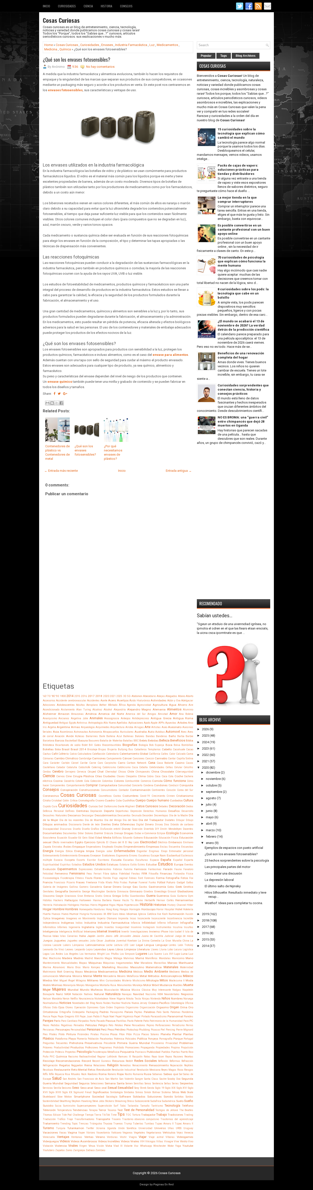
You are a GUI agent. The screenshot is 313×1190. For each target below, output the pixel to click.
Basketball (71, 740)
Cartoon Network (136, 762)
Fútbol (161, 882)
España (166, 860)
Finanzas (166, 873)
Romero (112, 1074)
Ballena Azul (114, 736)
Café (55, 753)
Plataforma (61, 1038)
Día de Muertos (94, 820)
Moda (189, 980)
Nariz (59, 994)
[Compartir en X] (56, 403)
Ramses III (124, 1056)
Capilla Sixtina (185, 758)
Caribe (84, 762)
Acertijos (123, 700)
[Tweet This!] (59, 393)
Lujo (177, 953)
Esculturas (141, 860)
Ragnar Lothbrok (107, 1056)
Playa (72, 1038)
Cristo (47, 800)
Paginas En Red (163, 1184)
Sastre (163, 1078)
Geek (179, 886)
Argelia (52, 727)
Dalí (101, 806)
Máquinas (95, 963)
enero (210, 843)
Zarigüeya (79, 1150)
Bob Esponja (156, 745)
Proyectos (70, 1052)
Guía (173, 896)
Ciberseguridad (184, 771)
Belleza (164, 740)
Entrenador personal (181, 851)
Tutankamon (75, 1128)
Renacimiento (139, 1065)
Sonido (168, 1096)
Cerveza (81, 771)
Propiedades (163, 1047)
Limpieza (130, 949)
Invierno (154, 931)
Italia (82, 936)
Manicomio (178, 958)
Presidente (110, 1043)
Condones (161, 785)
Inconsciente (158, 918)
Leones (69, 949)
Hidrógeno (73, 905)
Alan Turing (83, 709)
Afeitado (112, 705)
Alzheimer (49, 714)
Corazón (171, 790)
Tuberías (138, 1123)
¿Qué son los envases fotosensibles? (76, 59)
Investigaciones (139, 931)
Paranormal (175, 1016)
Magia (108, 958)
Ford (140, 878)
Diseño (77, 829)
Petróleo (120, 1029)
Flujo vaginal (119, 878)
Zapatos (60, 1150)
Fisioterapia (67, 878)
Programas (105, 1047)
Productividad (61, 1047)
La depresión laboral (219, 880)
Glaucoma (49, 896)
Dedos (189, 806)
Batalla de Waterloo (111, 740)
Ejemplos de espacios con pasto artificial (234, 848)
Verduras (112, 1137)
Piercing (170, 1029)
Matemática (154, 967)
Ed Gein (83, 837)
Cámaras (48, 758)
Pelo (111, 1025)
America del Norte (111, 714)
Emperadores (93, 846)
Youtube (187, 1145)
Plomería (82, 1038)
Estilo (133, 864)
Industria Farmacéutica (131, 45)
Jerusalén (125, 936)
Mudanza (166, 985)
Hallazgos (71, 900)
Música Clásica (141, 989)
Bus (130, 749)
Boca (169, 745)
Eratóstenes (108, 855)
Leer (132, 945)
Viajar (142, 1137)
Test (120, 1110)
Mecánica (90, 971)
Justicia (109, 940)
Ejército (101, 842)
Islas (56, 936)
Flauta (88, 878)
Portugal (188, 1038)
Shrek (143, 1087)
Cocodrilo (69, 781)
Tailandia (132, 1105)
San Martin (111, 1078)
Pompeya (153, 1038)
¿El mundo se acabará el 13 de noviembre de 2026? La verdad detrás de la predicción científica (243, 325)
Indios (79, 922)
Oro (190, 1007)
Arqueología (88, 727)
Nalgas (176, 989)
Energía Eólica (63, 851)
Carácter (55, 762)
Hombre (58, 909)
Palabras (149, 1012)
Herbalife (150, 900)
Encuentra (174, 846)
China (155, 771)
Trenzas (84, 1123)
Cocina (58, 781)
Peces (46, 1025)
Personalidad (78, 1029)
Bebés (143, 740)
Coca (157, 776)
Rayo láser (158, 1056)
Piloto (61, 1034)
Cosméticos (105, 795)
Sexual (112, 1087)
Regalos (64, 1065)
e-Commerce (149, 833)
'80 (53, 696)
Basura (83, 740)
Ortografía (65, 1012)
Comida (157, 781)
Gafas (189, 882)
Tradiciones (175, 1114)
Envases (107, 45)
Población (93, 1038)
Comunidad (124, 785)
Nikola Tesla (133, 998)
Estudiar (151, 864)
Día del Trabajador (151, 820)
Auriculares (127, 731)
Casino (179, 762)
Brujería (112, 749)
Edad (91, 837)
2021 (113, 696)
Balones (139, 736)
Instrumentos (163, 927)
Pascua (110, 1020)
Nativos (88, 994)
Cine (69, 776)
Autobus (160, 731)
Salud (56, 1078)
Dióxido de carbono (181, 824)
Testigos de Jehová (166, 1110)
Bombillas (187, 745)
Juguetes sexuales (78, 940)
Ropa (120, 1074)
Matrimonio (49, 971)
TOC (128, 1114)
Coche (179, 776)
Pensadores (138, 1025)
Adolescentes (66, 705)
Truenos (118, 1123)
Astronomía (95, 731)
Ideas (122, 914)
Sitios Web (179, 1092)
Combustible (132, 781)
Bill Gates (95, 745)
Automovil (173, 731)
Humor (73, 914)
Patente (138, 1020)
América (91, 714)
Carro (121, 762)
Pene (127, 1025)
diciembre (213, 772)
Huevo (64, 914)
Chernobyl (111, 771)
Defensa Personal (53, 811)
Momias (57, 985)
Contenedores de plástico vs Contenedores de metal (57, 452)
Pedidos (55, 1025)
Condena (148, 785)
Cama (189, 753)
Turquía (60, 1128)
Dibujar (180, 820)
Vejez (180, 1132)
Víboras (170, 1137)
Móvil (155, 985)
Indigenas (67, 922)
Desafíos (174, 811)
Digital (140, 824)
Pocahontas (106, 1038)
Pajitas (138, 1012)
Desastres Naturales (55, 815)
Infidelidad (149, 922)
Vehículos (169, 1132)
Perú (104, 1029)
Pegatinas (66, 1025)
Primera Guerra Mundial (133, 1043)
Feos (89, 873)
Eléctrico (162, 842)
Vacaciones (50, 1132)
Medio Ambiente (156, 971)
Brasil (65, 749)
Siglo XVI (182, 1087)
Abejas (161, 696)
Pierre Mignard (184, 1029)
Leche (109, 945)
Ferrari (97, 873)
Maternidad (186, 967)
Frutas (123, 882)
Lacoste (57, 945)
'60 (44, 696)
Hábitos (47, 900)
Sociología (111, 1096)
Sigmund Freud (82, 1092)
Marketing (108, 967)
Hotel (178, 909)
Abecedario (149, 696)
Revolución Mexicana (148, 1069)
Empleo (118, 846)
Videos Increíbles (109, 1141)
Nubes (107, 1003)
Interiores (90, 931)
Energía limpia (84, 851)
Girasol (172, 891)
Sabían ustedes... (214, 615)
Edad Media (103, 837)
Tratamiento (51, 1123)
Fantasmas (154, 869)
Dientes (106, 824)
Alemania (159, 709)
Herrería (47, 905)
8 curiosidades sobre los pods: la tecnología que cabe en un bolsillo (243, 293)
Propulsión (187, 1047)
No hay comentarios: (100, 66)
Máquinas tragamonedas (118, 963)
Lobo (170, 949)
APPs (161, 722)
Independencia (51, 922)
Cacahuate (179, 749)
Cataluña (72, 767)
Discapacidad (51, 829)
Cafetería (63, 753)
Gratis (98, 896)
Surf (116, 1105)
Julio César (96, 940)
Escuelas (128, 860)
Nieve (112, 998)
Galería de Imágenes (55, 886)
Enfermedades (124, 851)
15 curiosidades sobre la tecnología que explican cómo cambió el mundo (241, 133)
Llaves (154, 949)
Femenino (61, 873)
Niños (166, 998)
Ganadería (96, 886)
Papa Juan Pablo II (91, 1016)
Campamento (114, 758)
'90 (57, 696)
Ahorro (182, 705)
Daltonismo (110, 806)
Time (114, 1114)
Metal (143, 976)
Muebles (178, 985)
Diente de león (91, 824)
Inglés (99, 927)
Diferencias (127, 824)
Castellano (49, 767)
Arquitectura (117, 727)
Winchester (159, 1145)
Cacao (189, 749)
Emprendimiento (134, 846)
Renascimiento (159, 1065)
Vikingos (150, 1141)
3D (124, 696)
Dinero (149, 824)
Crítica (74, 800)
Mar (136, 963)
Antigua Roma (183, 718)
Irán (171, 931)
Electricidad (148, 842)
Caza (135, 767)
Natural (99, 994)
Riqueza (59, 1074)
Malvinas (128, 958)
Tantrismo (157, 1105)
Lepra (89, 949)
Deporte (109, 811)
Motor (147, 985)
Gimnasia (122, 891)
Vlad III (118, 1145)
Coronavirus (51, 795)
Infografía (186, 922)
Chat (100, 771)
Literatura (143, 949)
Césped (92, 771)
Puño (45, 1056)
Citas (98, 776)
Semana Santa (114, 1083)
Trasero (116, 1119)
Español (177, 860)
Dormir (98, 833)
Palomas (175, 1012)
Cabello (167, 749)
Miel (55, 980)
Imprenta (123, 918)
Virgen (83, 1145)
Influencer (173, 922)
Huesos (56, 914)
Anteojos (126, 718)
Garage (127, 886)
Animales (96, 718)
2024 (205, 742)
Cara (45, 762)
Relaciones (99, 1065)
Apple (154, 722)
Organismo (131, 1007)
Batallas (128, 740)
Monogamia (92, 985)
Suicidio (48, 1105)
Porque (178, 1038)
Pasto (130, 1020)
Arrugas (139, 727)
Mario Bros (74, 967)
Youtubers (49, 1150)
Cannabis (161, 758)
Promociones (132, 1047)
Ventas (88, 1137)
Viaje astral (156, 1137)
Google (59, 896)
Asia (56, 731)
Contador (124, 790)
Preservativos (93, 1043)
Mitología (152, 980)
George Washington (93, 891)
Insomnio (136, 927)
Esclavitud (173, 855)
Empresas (152, 846)
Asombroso (66, 731)
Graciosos (70, 896)
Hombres (71, 909)
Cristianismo (184, 795)
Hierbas (84, 905)
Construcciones (89, 790)
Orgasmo (162, 1007)
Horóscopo (148, 909)
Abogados (171, 696)
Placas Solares (150, 1034)
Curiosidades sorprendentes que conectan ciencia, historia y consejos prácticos (243, 389)
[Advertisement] (118, 646)
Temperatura (64, 1110)
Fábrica (117, 869)
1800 (63, 696)
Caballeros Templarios (147, 749)
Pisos (113, 1034)
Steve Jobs (98, 1101)
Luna (184, 953)
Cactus (47, 753)
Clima (142, 776)
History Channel (176, 905)
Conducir (173, 785)
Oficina (189, 1003)
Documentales (52, 833)
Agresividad (144, 705)
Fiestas (135, 873)
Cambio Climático (66, 758)
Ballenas (128, 736)
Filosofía (153, 873)
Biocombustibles (111, 745)
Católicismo (124, 767)
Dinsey (159, 824)
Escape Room (158, 855)
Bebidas (153, 740)
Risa (67, 1074)
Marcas (172, 963)
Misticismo (139, 980)
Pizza (136, 1034)
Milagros (81, 980)
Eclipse (161, 833)
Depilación (96, 811)
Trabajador (148, 1114)
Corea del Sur (185, 790)
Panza (46, 1016)
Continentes (158, 790)
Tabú (123, 1105)
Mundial (73, 989)
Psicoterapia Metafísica (105, 1052)
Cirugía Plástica (83, 776)
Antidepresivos (140, 718)
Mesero (121, 976)
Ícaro (115, 914)
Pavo (186, 1020)
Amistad (163, 714)
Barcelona (48, 740)
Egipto (79, 842)
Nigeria (121, 998)
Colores (119, 781)
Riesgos (188, 1069)
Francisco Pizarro (64, 882)
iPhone (164, 931)
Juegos (48, 940)
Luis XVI (168, 953)
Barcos (59, 740)
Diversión (137, 829)
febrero (211, 836)
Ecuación (62, 837)
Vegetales (139, 1132)
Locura (178, 949)
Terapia (93, 1110)
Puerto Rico (187, 1052)
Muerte (188, 985)
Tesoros (111, 1110)
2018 (98, 696)
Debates (163, 806)
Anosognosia (111, 718)
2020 (106, 696)
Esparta (188, 860)
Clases (121, 776)
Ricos (180, 1069)
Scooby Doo (174, 1078)
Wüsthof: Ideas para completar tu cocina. (234, 903)
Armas (75, 727)
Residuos (48, 1069)
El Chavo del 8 (115, 842)
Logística (188, 949)
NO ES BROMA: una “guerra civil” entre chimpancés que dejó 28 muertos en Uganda (243, 421)
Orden (109, 1007)
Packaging (92, 1012)
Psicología (84, 1052)
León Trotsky (185, 945)
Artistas (156, 727)
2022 (205, 755)
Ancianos (63, 718)
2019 (205, 914)
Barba (180, 736)
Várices (90, 1132)
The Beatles (186, 1110)
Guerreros (162, 896)
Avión (70, 736)
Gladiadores (185, 891)
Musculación (111, 989)
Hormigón (134, 909)
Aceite (104, 700)
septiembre (214, 792)
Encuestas (187, 846)
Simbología (116, 1092)
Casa (151, 762)
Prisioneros (157, 1043)
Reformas (174, 1061)
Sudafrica (155, 1101)
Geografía (61, 891)
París (57, 1020)
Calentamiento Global (134, 753)
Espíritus (65, 864)
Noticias (65, 1003)
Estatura (124, 864)
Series (175, 1083)
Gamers (84, 886)
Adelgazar (187, 700)
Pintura (71, 1034)
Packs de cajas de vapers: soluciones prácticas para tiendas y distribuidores (238, 170)
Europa (178, 864)
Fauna (178, 869)
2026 (205, 729)
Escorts (81, 860)
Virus (92, 1145)
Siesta (150, 1087)
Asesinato (174, 727)
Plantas (188, 1034)
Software (125, 1096)
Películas (91, 1025)
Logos (46, 953)
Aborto (189, 696)
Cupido (47, 806)
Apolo (147, 722)
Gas (135, 886)
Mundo (84, 989)
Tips (121, 1114)
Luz (152, 45)
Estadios (77, 864)
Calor (172, 753)
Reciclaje (49, 1061)
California (154, 753)
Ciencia (88, 6)
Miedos (47, 980)
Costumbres (130, 795)
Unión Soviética (127, 1128)
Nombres (177, 998)
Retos (91, 1069)
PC (191, 1020)
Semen (129, 1083)
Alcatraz (97, 709)
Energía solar (104, 851)
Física (189, 873)
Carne (92, 762)
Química (65, 49)
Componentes (57, 785)
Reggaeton (77, 1065)
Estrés (141, 864)
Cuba (119, 800)
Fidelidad (124, 873)
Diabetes (170, 820)
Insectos (109, 927)
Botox (58, 749)
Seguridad (71, 1083)
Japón (91, 936)
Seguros (84, 1083)
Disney (126, 829)
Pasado (100, 1020)
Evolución (49, 869)
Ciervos (60, 776)
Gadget (181, 882)
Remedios (125, 1065)
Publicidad (153, 1052)
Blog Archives (246, 55)
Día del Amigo (113, 820)
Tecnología (172, 1105)
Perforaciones (163, 1025)
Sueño (188, 1101)
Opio (102, 1007)
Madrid (89, 958)
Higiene (103, 905)
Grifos (125, 896)
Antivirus (82, 722)
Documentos (70, 833)
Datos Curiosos (147, 806)
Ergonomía (122, 855)
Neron (66, 998)
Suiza (58, 1105)
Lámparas (78, 945)
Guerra (151, 896)
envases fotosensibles (65, 90)
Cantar (172, 758)
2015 (77, 696)
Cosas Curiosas (61, 20)
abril (209, 823)
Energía (48, 851)
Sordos (189, 1096)
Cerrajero (70, 771)
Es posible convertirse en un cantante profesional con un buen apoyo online (244, 230)
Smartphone (82, 1096)
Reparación (176, 1065)
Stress (130, 1101)
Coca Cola (168, 776)
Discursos (66, 829)
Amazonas (77, 714)
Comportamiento (75, 785)
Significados (101, 1092)
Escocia (58, 860)
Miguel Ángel (67, 980)
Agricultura (160, 705)
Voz (136, 1145)
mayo (210, 817)
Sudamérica (168, 1101)
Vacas (63, 1132)
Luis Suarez (155, 953)
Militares (92, 980)
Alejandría (120, 709)
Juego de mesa (184, 936)
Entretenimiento (69, 855)
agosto (211, 798)
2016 (84, 696)
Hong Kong (112, 909)
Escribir (91, 860)
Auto (151, 731)
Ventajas (63, 1137)
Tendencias (80, 1110)
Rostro (128, 1074)
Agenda (131, 705)
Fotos (184, 878)
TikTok (106, 1114)
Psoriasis (140, 1052)
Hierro (93, 905)
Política (142, 1038)
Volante (128, 1145)
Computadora (108, 785)
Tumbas (149, 1123)
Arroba (129, 727)
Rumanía (138, 1074)
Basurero (94, 740)
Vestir (123, 1137)
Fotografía (172, 878)
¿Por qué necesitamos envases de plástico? (113, 452)
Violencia (61, 1145)
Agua (172, 705)
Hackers (58, 900)
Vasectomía (103, 1132)
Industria (90, 922)
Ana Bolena (186, 714)
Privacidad (172, 1043)
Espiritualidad (51, 864)
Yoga (178, 1145)
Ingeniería (74, 927)
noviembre (213, 779)
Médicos (138, 971)
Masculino (137, 967)
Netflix (74, 998)
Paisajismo (116, 1012)
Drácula (108, 833)
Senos (148, 1083)
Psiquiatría (127, 1052)
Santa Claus (151, 1078)
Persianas (49, 1029)
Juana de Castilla (152, 936)
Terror (102, 1110)
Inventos (114, 931)
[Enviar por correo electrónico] (47, 403)
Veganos (128, 1132)
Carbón (65, 762)
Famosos (140, 869)
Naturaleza (113, 994)
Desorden (147, 815)
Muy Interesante (161, 989)
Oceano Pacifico (158, 1003)
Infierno (161, 922)
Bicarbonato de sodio (67, 745)
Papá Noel (108, 1016)
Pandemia (187, 1012)
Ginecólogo (160, 891)
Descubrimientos (106, 815)
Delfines (70, 811)
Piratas (94, 1034)
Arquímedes (103, 727)
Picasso (155, 1029)
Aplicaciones (135, 722)
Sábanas (157, 1074)
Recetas (188, 1056)
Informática (49, 927)
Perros (189, 1025)
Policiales (130, 1038)
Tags (223, 55)
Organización (147, 1007)
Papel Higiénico (124, 1016)
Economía (186, 833)
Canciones (139, 758)
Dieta (115, 824)
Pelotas (119, 1025)
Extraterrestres (102, 869)
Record (86, 1061)
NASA (67, 994)
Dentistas (82, 811)
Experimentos (67, 869)
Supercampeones (86, 1105)
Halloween (85, 900)
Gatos (170, 886)
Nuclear (116, 1003)
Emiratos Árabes (62, 846)
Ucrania (100, 1128)
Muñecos (97, 989)
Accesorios (49, 700)
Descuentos (124, 815)
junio (209, 811)
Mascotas (122, 967)
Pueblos (165, 1052)
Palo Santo (162, 1012)
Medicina (50, 49)
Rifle (51, 1074)
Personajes (63, 1029)
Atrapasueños (111, 731)
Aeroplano (92, 705)
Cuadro (110, 800)
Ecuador (73, 837)
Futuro (171, 882)
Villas (159, 1141)
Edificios (117, 837)
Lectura (118, 945)
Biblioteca (48, 745)
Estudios (165, 864)
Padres (104, 1012)
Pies (45, 1034)
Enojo (164, 851)
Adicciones (49, 705)
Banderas (161, 736)
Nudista (126, 1003)
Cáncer (127, 758)
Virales (73, 1145)
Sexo (75, 1087)
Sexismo (66, 1087)
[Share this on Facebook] (54, 393)
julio (209, 804)
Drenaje (118, 833)
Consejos (126, 6)
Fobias (133, 878)
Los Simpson (127, 953)
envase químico (59, 381)
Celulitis (188, 767)
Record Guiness (101, 1061)
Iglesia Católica (147, 914)
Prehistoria (76, 1043)
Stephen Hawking (82, 1101)
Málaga (117, 958)
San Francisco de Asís (91, 1078)
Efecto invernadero (63, 842)
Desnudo (137, 815)
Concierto (137, 785)
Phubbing (144, 1029)
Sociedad (98, 1096)
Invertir (125, 931)
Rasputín (137, 1056)
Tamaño (144, 1105)
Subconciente (142, 1101)
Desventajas (161, 815)
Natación (77, 994)
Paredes (188, 1016)
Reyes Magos (168, 1069)
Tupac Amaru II (164, 1123)
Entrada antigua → (179, 470)
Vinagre (168, 1141)
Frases (80, 882)
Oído (54, 1007)
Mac (45, 958)
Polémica (119, 1038)
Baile (102, 736)
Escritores (103, 860)
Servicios (48, 1087)
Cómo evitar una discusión (223, 873)
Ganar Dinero (112, 886)
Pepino (150, 1025)
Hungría (84, 914)
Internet (102, 931)
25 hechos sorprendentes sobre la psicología (237, 860)
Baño (172, 736)
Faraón (168, 869)
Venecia (188, 1132)
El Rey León (132, 842)
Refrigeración (50, 1065)
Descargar (88, 815)
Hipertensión (131, 905)
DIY (157, 829)
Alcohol (108, 709)
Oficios (47, 1007)
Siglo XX (67, 1092)
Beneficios (177, 740)
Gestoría (111, 891)
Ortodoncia (50, 1012)
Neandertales (171, 994)
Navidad (138, 994)
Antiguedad (50, 722)
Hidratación (60, 905)
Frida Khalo (105, 882)
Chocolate (167, 771)
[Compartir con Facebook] (61, 403)
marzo (210, 830)
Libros (119, 949)
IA (104, 914)
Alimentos (174, 709)
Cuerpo (140, 800)
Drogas (129, 833)
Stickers (109, 1101)
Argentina (63, 727)
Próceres (48, 1047)
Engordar (142, 851)
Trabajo (161, 1114)
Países (128, 1012)
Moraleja (138, 985)
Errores (133, 855)
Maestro (98, 958)
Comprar (92, 785)
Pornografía (165, 1038)
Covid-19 (145, 795)
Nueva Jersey (139, 1003)
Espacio (154, 860)
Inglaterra (88, 927)
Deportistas (122, 811)
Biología (143, 745)
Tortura (136, 1114)
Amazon (63, 714)
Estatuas (112, 864)
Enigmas (154, 851)
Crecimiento (158, 795)
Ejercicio (89, 842)
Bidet (85, 745)
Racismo (73, 1056)
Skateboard (49, 1096)
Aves (184, 731)
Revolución (103, 1069)
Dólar (81, 833)
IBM (109, 914)
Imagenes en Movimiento (81, 918)
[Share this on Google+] (65, 393)
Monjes (80, 985)
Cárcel (74, 762)
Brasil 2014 (78, 749)
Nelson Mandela (52, 998)
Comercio (146, 781)
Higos (112, 905)
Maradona (146, 963)
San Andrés (69, 1078)
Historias (160, 905)
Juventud (121, 940)
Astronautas (81, 731)
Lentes (172, 945)
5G (129, 696)
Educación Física (169, 837)
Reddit (129, 1061)
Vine (176, 1141)
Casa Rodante (165, 762)
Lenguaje (162, 945)
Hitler (190, 905)
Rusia (147, 1074)
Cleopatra (131, 776)
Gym (190, 896)
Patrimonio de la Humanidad (166, 1020)
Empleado (107, 846)
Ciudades (109, 776)
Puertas (175, 1052)
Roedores (93, 1074)
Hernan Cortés (165, 900)
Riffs (45, 1074)
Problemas (186, 1043)
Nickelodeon (101, 998)
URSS (178, 1128)
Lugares (141, 953)
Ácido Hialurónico (139, 700)
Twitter (90, 1128)
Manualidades (69, 963)
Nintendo (155, 998)
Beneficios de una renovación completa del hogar (241, 355)
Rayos (168, 1056)
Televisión (49, 1110)
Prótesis (59, 1052)
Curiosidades (67, 6)
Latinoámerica (95, 945)
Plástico (48, 1038)
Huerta (47, 914)
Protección (48, 1052)
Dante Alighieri (126, 806)
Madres (78, 958)
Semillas (139, 1083)
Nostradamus (51, 1003)
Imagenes (58, 918)
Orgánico (119, 1007)
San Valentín (126, 1078)
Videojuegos (51, 1141)
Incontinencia (174, 918)
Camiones (99, 758)
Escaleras (144, 855)
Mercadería (109, 976)
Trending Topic (69, 1123)
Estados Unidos (94, 864)
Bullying (122, 749)
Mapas (83, 963)
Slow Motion (64, 1096)
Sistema (166, 1092)
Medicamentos (167, 45)
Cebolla (143, 767)
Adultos (80, 705)
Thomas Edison (52, 1114)
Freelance (91, 882)
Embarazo (175, 842)
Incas (133, 918)
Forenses (149, 878)
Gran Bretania (85, 896)
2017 (91, 696)
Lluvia (163, 949)
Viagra (133, 1137)
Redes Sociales (145, 1061)
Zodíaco (90, 1150)
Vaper (81, 1132)
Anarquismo (50, 718)
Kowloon (132, 940)
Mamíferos (151, 958)
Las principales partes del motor (227, 867)
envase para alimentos (170, 355)
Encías (164, 846)
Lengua (149, 945)
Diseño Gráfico (90, 829)
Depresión (136, 811)
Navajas (127, 994)
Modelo (47, 985)
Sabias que (170, 1074)
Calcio (73, 753)
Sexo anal (86, 1087)
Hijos (120, 905)
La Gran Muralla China (175, 940)
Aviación (60, 736)
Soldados (139, 1096)
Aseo (164, 727)
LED (126, 945)
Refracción (187, 1061)
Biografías (130, 745)
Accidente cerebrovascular (71, 700)
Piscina (104, 1034)
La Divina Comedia (149, 940)
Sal (180, 1074)
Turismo (48, 1128)
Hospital (169, 909)
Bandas (150, 736)
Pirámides (83, 1034)
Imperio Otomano (107, 918)
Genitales (48, 891)
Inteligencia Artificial (71, 931)
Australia (140, 731)
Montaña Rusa (108, 985)
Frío (116, 882)
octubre (211, 785)
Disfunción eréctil (110, 829)
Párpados (83, 1020)
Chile (130, 771)
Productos (77, 1047)
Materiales (171, 967)
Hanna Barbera (102, 900)
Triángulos (95, 1123)
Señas (167, 1083)
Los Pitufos (112, 953)
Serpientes (186, 1083)
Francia (48, 882)
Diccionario (75, 824)
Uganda (111, 1128)
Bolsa (177, 745)
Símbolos (129, 1092)
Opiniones (93, 1007)
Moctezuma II (177, 980)
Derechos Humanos (155, 811)
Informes (62, 927)
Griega (116, 896)
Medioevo (174, 971)
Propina (175, 1047)
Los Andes (57, 953)
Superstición (105, 1105)
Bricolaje (92, 749)
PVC (52, 1056)
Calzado (181, 753)
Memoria (65, 976)
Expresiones (86, 869)
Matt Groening (65, 971)
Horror (160, 909)
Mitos (164, 980)
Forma (160, 878)
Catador (60, 767)
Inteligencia (50, 931)
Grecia (107, 896)
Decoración (177, 806)
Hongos (124, 909)
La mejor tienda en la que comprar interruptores (237, 199)
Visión (100, 1145)
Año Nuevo (109, 722)
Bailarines (92, 736)
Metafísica (133, 976)
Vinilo (183, 1141)
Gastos (143, 886)
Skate (190, 1092)
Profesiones (91, 1047)
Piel (163, 1029)
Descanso (74, 815)
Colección (95, 781)
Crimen (171, 795)
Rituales (75, 1074)
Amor (173, 714)
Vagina (72, 1132)
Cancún (149, 758)
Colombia (107, 781)
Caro (100, 762)
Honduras (99, 909)
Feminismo (77, 873)
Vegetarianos (153, 1132)
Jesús (136, 936)
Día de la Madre (178, 815)
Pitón (129, 1034)
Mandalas (165, 958)
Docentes (188, 829)
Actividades (158, 700)
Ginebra (148, 891)
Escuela (116, 860)
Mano (189, 958)
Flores (97, 878)
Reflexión (163, 1061)
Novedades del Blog (83, 1003)
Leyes (110, 949)
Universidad (145, 1128)
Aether (103, 705)
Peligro (102, 1025)
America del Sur (136, 714)
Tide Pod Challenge (73, 1114)
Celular (178, 767)
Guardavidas (137, 896)
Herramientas (184, 900)
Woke (171, 1145)
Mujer (47, 989)
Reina (88, 1065)
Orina (183, 1007)
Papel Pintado (142, 1016)
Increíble (188, 918)
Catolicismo (109, 767)
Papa (54, 1016)
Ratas (147, 1056)
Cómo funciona (175, 781)
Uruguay (188, 1128)
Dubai (137, 833)
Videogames (185, 1137)
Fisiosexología (51, 878)
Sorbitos (179, 1096)
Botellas (48, 749)
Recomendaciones (68, 1061)
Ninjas (146, 998)
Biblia (189, 740)
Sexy (136, 1087)
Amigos (151, 714)
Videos (65, 1141)
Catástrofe (84, 767)
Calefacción (98, 753)
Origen (174, 1007)
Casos (189, 762)
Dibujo (189, 820)
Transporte (103, 1119)
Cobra (150, 776)
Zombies (100, 1150)
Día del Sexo (130, 820)
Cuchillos (129, 800)
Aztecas (79, 736)
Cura (54, 806)
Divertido (149, 829)
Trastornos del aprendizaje (176, 1119)
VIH (142, 1141)
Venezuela (49, 1137)
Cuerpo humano (157, 800)
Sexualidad (125, 1087)
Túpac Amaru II (184, 1123)
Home (48, 45)
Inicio (46, 6)
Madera (67, 958)
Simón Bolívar (152, 1092)
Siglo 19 (159, 1087)
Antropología (95, 722)
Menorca (77, 976)
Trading (188, 1114)
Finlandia (179, 873)
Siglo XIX (170, 1087)
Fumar (133, 882)
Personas (93, 1029)
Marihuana (186, 963)
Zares (69, 1150)
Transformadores (84, 1119)
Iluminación (176, 914)
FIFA (144, 873)
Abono (181, 696)
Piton (122, 1034)
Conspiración (69, 790)
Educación (151, 837)
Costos (117, 795)
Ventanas (76, 1137)
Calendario (112, 753)
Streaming (120, 1101)
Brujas (102, 749)
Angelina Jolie (79, 718)
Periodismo (178, 1025)
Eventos (188, 864)
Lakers (67, 945)
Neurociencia (86, 998)
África (122, 705)
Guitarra (182, 896)
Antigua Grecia (161, 718)
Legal (139, 945)
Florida (107, 878)
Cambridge (85, 758)
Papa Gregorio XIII (68, 1016)
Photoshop (132, 1029)
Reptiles (188, 1065)
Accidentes (93, 700)
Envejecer (95, 855)
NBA (160, 994)
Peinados (79, 1025)
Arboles (182, 722)
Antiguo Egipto (67, 722)
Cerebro (58, 771)
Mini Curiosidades (110, 980)
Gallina (73, 886)
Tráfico (61, 1119)
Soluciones (154, 1096)
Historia (106, 6)
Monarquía (69, 985)
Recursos (118, 1061)
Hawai (117, 900)
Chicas (122, 771)
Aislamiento (68, 709)
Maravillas (160, 963)
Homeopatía (86, 909)
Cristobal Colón (60, 800)
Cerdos (47, 771)
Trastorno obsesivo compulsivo (140, 1119)
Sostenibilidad (51, 1101)
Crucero (99, 800)
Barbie (189, 736)
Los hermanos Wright (92, 953)
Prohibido (118, 1047)
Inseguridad (122, 927)
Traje (70, 1119)
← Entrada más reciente (61, 470)
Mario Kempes (91, 967)
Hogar (47, 909)
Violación (48, 1145)
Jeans (108, 936)
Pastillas (121, 1020)
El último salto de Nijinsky (223, 886)
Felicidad (48, 873)
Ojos (61, 1007)
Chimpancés (142, 771)
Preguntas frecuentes (55, 1043)
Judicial (169, 936)
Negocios (187, 994)
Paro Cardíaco (69, 1020)
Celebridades (156, 767)
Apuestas (170, 722)
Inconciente (143, 918)
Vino (190, 1141)
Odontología (177, 1003)
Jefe (116, 936)
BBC (136, 740)
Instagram (149, 927)
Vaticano (116, 1132)
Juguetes (60, 940)
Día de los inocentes (71, 820)
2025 (119, 696)
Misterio (126, 980)
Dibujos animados (55, 824)
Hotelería (188, 909)
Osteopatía (78, 1012)
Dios (166, 824)
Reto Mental (79, 1069)
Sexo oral (100, 1087)
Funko (152, 882)
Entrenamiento (51, 855)
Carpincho (110, 762)
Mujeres (59, 989)
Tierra (97, 1114)
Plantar (177, 1034)
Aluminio (188, 709)
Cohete (79, 781)
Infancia (135, 922)
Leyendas (100, 949)
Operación (80, 1007)
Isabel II (179, 931)
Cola (86, 781)
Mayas (79, 971)
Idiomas (131, 914)
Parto (93, 1020)
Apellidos (122, 722)
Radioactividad (87, 1056)
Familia (128, 869)
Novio (99, 1003)
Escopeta (70, 860)
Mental (87, 976)
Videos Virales (130, 1141)
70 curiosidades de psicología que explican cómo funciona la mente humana (242, 262)
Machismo (55, 958)
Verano (100, 1137)
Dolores (89, 833)
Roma (103, 1074)
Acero (112, 700)
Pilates (53, 1034)
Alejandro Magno (139, 709)
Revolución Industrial (124, 1069)
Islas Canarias (69, 936)
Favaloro (188, 869)
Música (125, 989)
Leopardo (80, 949)
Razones (178, 1056)
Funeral (143, 882)
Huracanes (96, 914)
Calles (164, 753)
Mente (97, 976)
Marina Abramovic (54, 967)
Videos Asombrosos (84, 1141)
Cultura (188, 800)
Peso (111, 1029)
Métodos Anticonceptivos (165, 976)
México (188, 976)
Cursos (93, 806)
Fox (191, 878)
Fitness (79, 878)
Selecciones (97, 1083)
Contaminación (140, 790)
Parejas (48, 1020)
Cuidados (176, 800)
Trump (128, 1123)
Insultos (188, 927)
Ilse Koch (162, 914)
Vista (108, 1145)
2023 (205, 748)
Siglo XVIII (55, 1092)
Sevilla (57, 1087)
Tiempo (89, 1114)
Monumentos (124, 985)
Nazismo (150, 994)
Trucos (107, 1123)
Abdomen (137, 696)
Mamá (139, 958)
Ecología (172, 833)
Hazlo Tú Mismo (132, 900)
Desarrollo (187, 811)
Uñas (171, 1128)
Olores (69, 1007)
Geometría (75, 891)
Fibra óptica (110, 873)
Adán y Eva (173, 700)
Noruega (188, 998)
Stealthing (65, 1101)
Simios (139, 1092)
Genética (188, 886)
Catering (96, 767)
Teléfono (187, 1105)
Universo (160, 1128)
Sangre (139, 1078)
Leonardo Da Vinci (53, 949)
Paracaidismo (159, 1016)
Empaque (78, 846)
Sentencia (157, 1083)
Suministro (69, 1105)
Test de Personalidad (139, 1110)
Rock (84, 1074)
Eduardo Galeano (133, 837)
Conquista (186, 785)
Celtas (169, 767)
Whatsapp (146, 1145)
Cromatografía (86, 800)
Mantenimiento (51, 963)
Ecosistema (49, 837)
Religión (113, 1065)
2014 (70, 696)
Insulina (177, 927)
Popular (206, 55)
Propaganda (148, 1047)
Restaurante (62, 1069)
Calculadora (84, 753)
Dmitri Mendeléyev (171, 829)
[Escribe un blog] (52, 403)
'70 (48, 696)
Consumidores (109, 790)
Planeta (166, 1034)
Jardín (100, 936)
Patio (146, 1020)
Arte (147, 727)
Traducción (49, 1119)
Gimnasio (136, 891)
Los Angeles (71, 953)
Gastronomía (157, 886)
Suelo (179, 1101)
